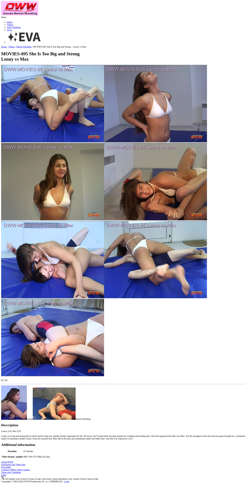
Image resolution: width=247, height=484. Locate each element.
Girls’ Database (14, 27)
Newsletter (6, 467)
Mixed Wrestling (23, 47)
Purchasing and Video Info (13, 464)
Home (9, 22)
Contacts (5, 470)
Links (3, 475)
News (9, 30)
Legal (66, 481)
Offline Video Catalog (20, 470)
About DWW (7, 462)
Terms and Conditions (11, 472)
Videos (10, 25)
